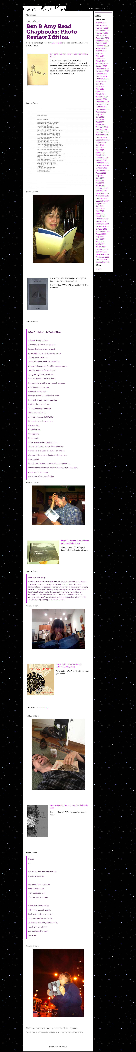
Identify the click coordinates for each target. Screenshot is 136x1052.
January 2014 (101, 99)
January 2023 (101, 25)
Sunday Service (100, 9)
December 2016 (102, 68)
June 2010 (100, 208)
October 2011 (101, 168)
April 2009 (100, 244)
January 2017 (101, 66)
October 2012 (101, 137)
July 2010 (99, 206)
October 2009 (101, 229)
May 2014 (100, 89)
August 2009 (101, 234)
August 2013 (101, 112)
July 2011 (99, 175)
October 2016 (101, 74)
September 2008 (102, 262)
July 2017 (99, 53)
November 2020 (102, 40)
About (110, 9)
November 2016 (102, 71)
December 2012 (102, 132)
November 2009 (102, 226)
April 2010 (100, 213)
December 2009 (102, 224)
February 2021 (102, 33)
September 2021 (102, 30)
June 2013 (100, 117)
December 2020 (102, 38)
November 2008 (102, 257)
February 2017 (102, 63)
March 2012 (101, 155)
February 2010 (102, 219)
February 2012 (102, 157)
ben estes (41, 1032)
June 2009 (100, 239)
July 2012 (99, 145)
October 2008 (101, 259)
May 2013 (100, 119)
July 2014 (99, 84)
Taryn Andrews (69, 1032)
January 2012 (101, 160)
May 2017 (100, 56)
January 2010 (101, 221)
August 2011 (101, 173)
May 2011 (100, 180)
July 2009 (99, 236)
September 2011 (102, 170)
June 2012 (100, 147)
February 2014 (102, 96)
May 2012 (100, 150)
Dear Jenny (60, 664)
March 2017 (101, 61)
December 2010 (102, 193)
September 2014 (102, 79)
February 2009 (102, 249)
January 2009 (101, 252)
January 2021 (101, 35)
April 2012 (100, 152)
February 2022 (102, 28)
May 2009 (100, 241)
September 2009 (102, 231)
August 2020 (101, 48)
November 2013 (102, 104)
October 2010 (101, 198)
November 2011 (102, 165)
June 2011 (100, 178)
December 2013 (102, 102)
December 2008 (102, 254)
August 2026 (101, 23)
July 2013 (99, 114)
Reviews (90, 9)
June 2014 (100, 86)
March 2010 (101, 216)
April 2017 (100, 58)
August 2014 (101, 81)
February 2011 (102, 188)
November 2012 (102, 135)
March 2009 (101, 247)
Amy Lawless (57, 43)
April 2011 (100, 183)
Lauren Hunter (60, 1032)
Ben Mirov (33, 21)
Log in (98, 268)
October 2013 (101, 107)
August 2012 (101, 142)
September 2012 (102, 140)
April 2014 (100, 91)
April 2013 (100, 122)
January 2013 (101, 130)
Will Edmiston (78, 1032)
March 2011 (101, 185)
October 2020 (101, 43)
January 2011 (101, 191)
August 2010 (101, 203)
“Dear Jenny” (43, 707)
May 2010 (100, 211)
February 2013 (102, 127)
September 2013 (102, 109)
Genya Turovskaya (49, 1032)
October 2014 (101, 76)
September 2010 (102, 201)
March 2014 (101, 94)
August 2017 (101, 51)
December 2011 (102, 163)
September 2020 (102, 46)
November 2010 (102, 196)
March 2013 (101, 124)
